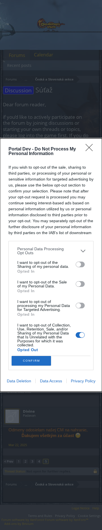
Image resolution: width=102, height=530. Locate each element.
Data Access (51, 381)
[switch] (80, 264)
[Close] (91, 149)
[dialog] (51, 265)
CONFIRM (31, 360)
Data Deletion (19, 381)
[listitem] (51, 251)
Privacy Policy (83, 381)
